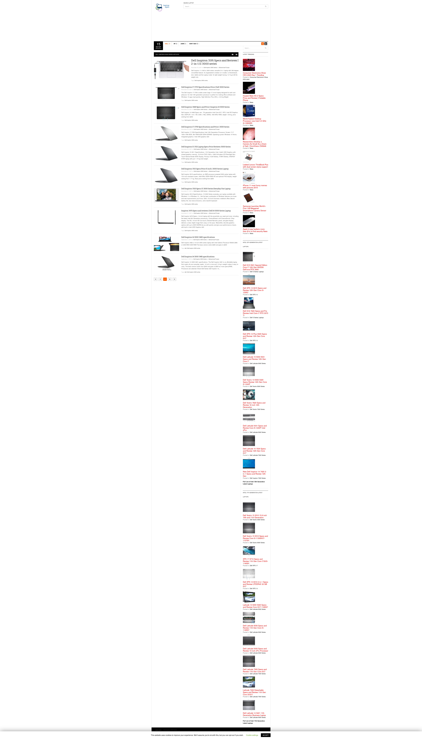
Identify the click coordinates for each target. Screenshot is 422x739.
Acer (182, 43)
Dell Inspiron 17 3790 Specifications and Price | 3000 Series (205, 127)
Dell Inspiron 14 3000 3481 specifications (198, 257)
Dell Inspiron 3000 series (201, 80)
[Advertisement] (226, 23)
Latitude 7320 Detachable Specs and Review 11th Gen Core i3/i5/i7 (254, 692)
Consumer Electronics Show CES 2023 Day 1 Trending (254, 74)
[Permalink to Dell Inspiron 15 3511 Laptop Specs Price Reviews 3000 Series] (166, 153)
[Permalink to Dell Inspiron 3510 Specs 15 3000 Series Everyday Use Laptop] (166, 195)
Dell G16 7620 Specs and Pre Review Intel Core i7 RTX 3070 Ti (255, 313)
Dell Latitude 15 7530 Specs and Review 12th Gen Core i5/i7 (254, 451)
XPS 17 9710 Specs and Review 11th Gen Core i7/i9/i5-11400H (255, 561)
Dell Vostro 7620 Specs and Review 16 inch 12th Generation (254, 405)
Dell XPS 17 (254, 565)
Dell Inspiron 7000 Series (258, 478)
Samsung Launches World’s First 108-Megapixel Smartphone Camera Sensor (254, 208)
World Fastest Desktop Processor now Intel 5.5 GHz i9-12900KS (254, 121)
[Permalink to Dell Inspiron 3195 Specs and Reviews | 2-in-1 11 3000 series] (171, 69)
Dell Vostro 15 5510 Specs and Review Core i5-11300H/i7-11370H (255, 538)
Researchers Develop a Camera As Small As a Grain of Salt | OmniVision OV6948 (254, 144)
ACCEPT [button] (266, 735)
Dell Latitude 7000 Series (258, 455)
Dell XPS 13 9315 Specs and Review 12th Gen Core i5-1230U (254, 290)
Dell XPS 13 (254, 294)
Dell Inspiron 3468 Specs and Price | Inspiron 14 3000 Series (205, 107)
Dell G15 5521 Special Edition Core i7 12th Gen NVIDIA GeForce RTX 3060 (255, 267)
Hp (174, 43)
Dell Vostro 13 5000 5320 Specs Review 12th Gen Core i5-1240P (255, 382)
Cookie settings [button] (252, 735)
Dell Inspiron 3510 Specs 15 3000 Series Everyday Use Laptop (206, 189)
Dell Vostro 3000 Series (257, 520)
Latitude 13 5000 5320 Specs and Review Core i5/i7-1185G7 (255, 606)
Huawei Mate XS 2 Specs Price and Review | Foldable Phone (254, 98)
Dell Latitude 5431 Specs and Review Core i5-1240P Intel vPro (255, 428)
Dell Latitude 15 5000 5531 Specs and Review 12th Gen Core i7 (254, 359)
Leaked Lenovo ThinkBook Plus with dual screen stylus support (255, 165)
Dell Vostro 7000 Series (257, 409)
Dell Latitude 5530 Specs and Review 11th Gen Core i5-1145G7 (255, 627)
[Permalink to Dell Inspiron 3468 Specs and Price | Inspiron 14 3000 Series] (166, 113)
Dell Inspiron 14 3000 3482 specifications (198, 237)
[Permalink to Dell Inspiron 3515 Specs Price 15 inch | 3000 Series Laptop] (166, 175)
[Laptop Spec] (162, 7)
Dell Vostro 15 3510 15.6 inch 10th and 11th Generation (255, 516)
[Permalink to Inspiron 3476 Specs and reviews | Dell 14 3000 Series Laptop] (166, 217)
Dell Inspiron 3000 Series (210, 67)
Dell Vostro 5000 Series (257, 386)
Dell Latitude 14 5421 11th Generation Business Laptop (254, 714)
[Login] (265, 43)
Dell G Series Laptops (257, 272)
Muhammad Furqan (224, 67)
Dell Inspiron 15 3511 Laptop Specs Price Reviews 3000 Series (206, 147)
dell (185, 248)
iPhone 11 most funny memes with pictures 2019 (255, 186)
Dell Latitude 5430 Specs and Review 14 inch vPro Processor (255, 649)
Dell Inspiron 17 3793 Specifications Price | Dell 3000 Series (205, 87)
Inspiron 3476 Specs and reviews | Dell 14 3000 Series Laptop (206, 211)
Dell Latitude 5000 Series (258, 363)
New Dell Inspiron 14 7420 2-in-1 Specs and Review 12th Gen (254, 473)
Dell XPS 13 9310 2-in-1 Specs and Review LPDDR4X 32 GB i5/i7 (255, 584)
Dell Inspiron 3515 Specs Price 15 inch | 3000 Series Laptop (205, 169)
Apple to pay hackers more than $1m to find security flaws (255, 230)
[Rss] (262, 43)
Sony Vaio (192, 43)
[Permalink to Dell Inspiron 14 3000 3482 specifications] (166, 244)
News (251, 102)
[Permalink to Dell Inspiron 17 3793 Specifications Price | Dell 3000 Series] (166, 94)
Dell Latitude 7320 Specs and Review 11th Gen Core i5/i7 (255, 670)
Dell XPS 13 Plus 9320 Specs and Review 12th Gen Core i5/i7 (255, 336)
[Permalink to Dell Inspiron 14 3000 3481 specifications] (166, 263)
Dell (166, 43)
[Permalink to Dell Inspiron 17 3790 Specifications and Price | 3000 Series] (166, 133)
